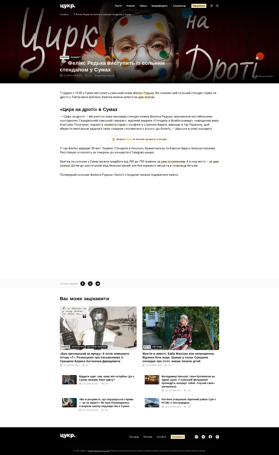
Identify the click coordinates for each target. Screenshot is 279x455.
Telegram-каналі (143, 152)
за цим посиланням (171, 161)
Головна (64, 14)
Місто (147, 347)
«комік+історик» (115, 124)
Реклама (147, 437)
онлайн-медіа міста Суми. (98, 451)
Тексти (118, 6)
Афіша (143, 6)
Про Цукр (134, 437)
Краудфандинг (160, 6)
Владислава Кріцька (105, 75)
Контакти (161, 437)
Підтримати (199, 6)
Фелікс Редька (143, 93)
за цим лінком (144, 97)
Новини (131, 6)
